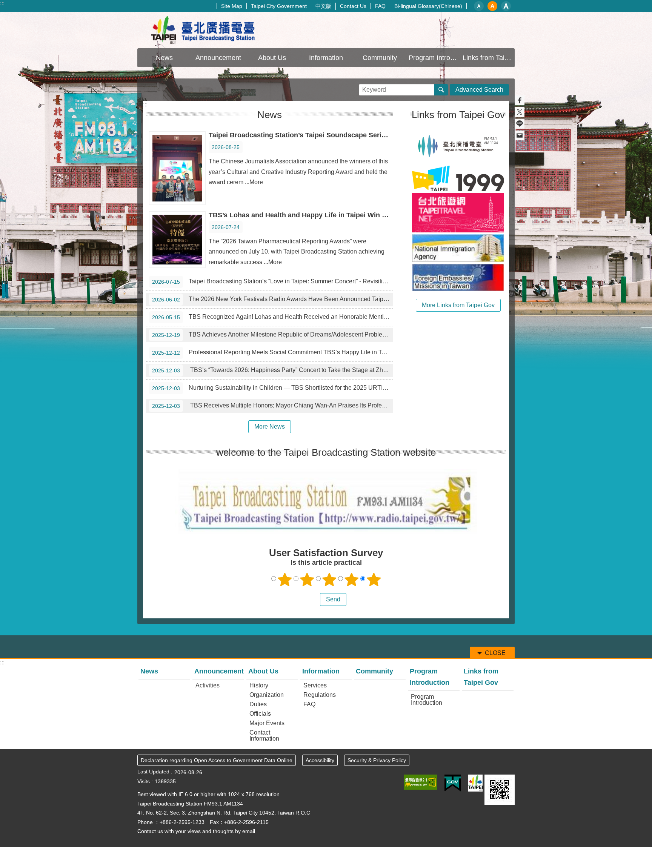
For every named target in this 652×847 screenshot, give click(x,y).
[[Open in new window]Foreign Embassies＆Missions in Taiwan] (458, 277)
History (258, 685)
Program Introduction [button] (435, 57)
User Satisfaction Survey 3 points (329, 579)
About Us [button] (272, 57)
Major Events (266, 723)
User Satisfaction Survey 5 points (374, 579)
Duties (258, 704)
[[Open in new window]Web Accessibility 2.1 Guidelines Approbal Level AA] (420, 782)
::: (2, 3)
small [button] (479, 6)
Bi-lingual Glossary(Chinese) (428, 6)
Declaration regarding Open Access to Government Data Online (216, 760)
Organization (266, 695)
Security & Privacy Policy (377, 760)
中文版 (323, 6)
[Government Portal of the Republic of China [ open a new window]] (452, 783)
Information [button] (326, 57)
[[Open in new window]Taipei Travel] (458, 213)
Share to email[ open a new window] (519, 135)
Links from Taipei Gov (489, 57)
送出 (313, 599)
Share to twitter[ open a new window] (519, 112)
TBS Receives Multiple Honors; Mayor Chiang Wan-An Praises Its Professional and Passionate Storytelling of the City (272, 405)
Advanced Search (479, 89)
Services (315, 685)
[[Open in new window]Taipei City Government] (475, 783)
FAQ (380, 6)
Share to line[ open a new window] (519, 124)
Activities (207, 685)
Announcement (219, 671)
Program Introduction (429, 676)
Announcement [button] (218, 57)
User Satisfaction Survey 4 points (351, 579)
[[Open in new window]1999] (458, 178)
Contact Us (353, 6)
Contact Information (264, 735)
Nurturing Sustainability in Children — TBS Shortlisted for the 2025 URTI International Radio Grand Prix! (272, 387)
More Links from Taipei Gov (458, 305)
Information (321, 671)
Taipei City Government (279, 6)
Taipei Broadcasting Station (203, 30)
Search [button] (441, 89)
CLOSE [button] (495, 653)
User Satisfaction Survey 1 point (285, 579)
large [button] (506, 6)
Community (380, 57)
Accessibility (320, 760)
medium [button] (492, 6)
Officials (260, 713)
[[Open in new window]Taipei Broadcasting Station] (458, 145)
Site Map (231, 6)
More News (269, 426)
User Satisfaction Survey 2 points (307, 579)
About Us (263, 671)
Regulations (319, 695)
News (164, 57)
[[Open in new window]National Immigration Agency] (458, 248)
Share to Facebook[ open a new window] (519, 100)
